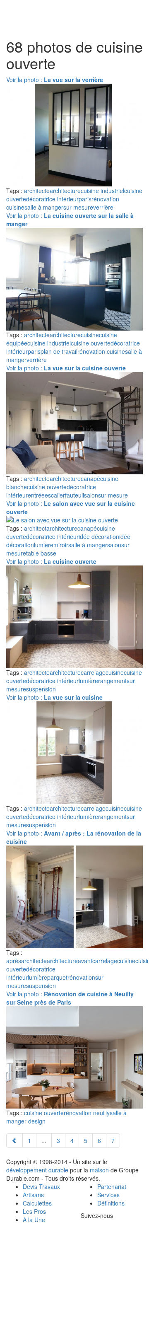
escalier (55, 495)
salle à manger (43, 207)
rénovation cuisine (101, 351)
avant (85, 961)
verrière (103, 207)
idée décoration (99, 536)
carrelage (93, 672)
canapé (90, 478)
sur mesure (78, 207)
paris (85, 199)
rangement (112, 680)
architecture (65, 190)
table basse (41, 553)
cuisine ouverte (91, 343)
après (13, 961)
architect (35, 528)
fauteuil (74, 495)
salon (91, 495)
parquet (57, 977)
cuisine (90, 335)
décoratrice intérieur (52, 199)
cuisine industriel (102, 190)
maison (99, 1170)
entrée (36, 495)
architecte (37, 190)
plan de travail (59, 351)
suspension (41, 689)
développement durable (37, 1170)
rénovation (81, 977)
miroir (60, 545)
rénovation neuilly (87, 1113)
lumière (43, 545)
